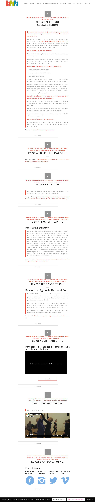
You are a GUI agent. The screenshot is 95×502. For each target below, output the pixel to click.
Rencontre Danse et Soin (47, 284)
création (28, 17)
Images (58, 148)
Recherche (59, 17)
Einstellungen (90, 499)
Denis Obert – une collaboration (47, 23)
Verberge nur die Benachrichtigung (76, 499)
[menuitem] (26, 3)
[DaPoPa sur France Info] (48, 333)
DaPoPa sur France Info (47, 340)
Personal (37, 219)
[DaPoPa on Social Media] (48, 452)
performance (37, 182)
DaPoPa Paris (43, 148)
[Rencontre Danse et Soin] (48, 276)
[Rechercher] (89, 3)
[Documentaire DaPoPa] (48, 395)
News (54, 17)
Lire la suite (47, 379)
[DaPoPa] (12, 3)
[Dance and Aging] (48, 176)
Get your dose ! (36, 17)
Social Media (54, 459)
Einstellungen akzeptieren (59, 499)
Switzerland (64, 219)
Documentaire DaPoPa (47, 403)
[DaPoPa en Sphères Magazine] (48, 145)
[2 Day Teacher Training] (48, 214)
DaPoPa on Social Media (47, 462)
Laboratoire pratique (46, 17)
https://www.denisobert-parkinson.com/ (40, 119)
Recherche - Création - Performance (55, 150)
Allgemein (30, 148)
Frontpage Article (61, 456)
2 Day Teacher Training (47, 221)
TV (61, 338)
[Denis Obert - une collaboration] (48, 14)
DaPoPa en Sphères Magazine (47, 152)
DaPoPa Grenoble (43, 456)
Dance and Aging (47, 184)
